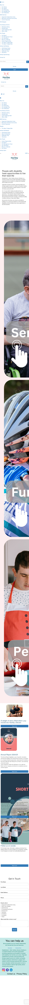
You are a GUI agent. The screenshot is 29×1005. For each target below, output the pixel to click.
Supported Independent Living (8, 17)
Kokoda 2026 (5, 28)
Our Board (4, 35)
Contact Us (3, 82)
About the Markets (6, 49)
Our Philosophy (5, 10)
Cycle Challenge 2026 (7, 29)
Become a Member (6, 39)
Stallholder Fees (5, 51)
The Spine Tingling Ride (7, 42)
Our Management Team (7, 36)
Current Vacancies (6, 19)
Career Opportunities (6, 41)
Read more (14, 726)
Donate (14, 91)
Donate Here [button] (18, 948)
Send (14, 930)
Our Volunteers (5, 38)
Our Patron (4, 148)
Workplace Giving (6, 27)
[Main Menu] (0, 153)
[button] (14, 299)
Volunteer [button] (10, 948)
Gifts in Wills (4, 31)
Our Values (4, 8)
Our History (4, 7)
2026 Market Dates (6, 48)
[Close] (28, 153)
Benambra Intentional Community (9, 18)
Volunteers (4, 52)
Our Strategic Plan (6, 11)
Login (14, 69)
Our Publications (5, 12)
